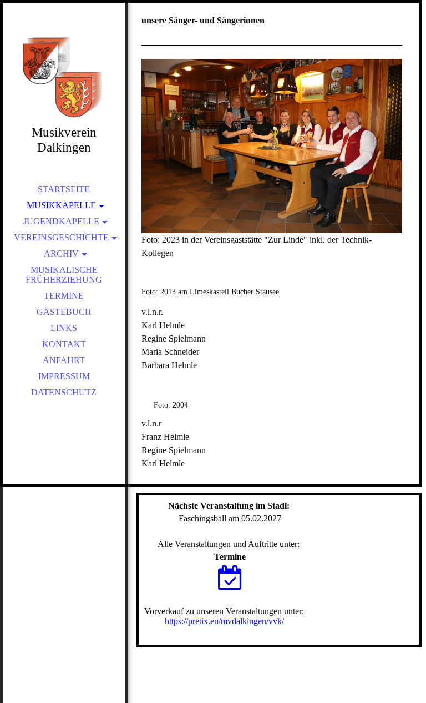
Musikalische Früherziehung (64, 274)
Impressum (64, 376)
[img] (64, 77)
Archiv (61, 253)
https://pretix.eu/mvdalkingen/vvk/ (224, 621)
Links (63, 328)
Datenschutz (64, 392)
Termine (64, 295)
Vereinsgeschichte (61, 237)
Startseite (64, 189)
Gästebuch (64, 312)
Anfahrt (64, 360)
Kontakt (64, 344)
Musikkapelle (61, 205)
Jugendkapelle (61, 221)
